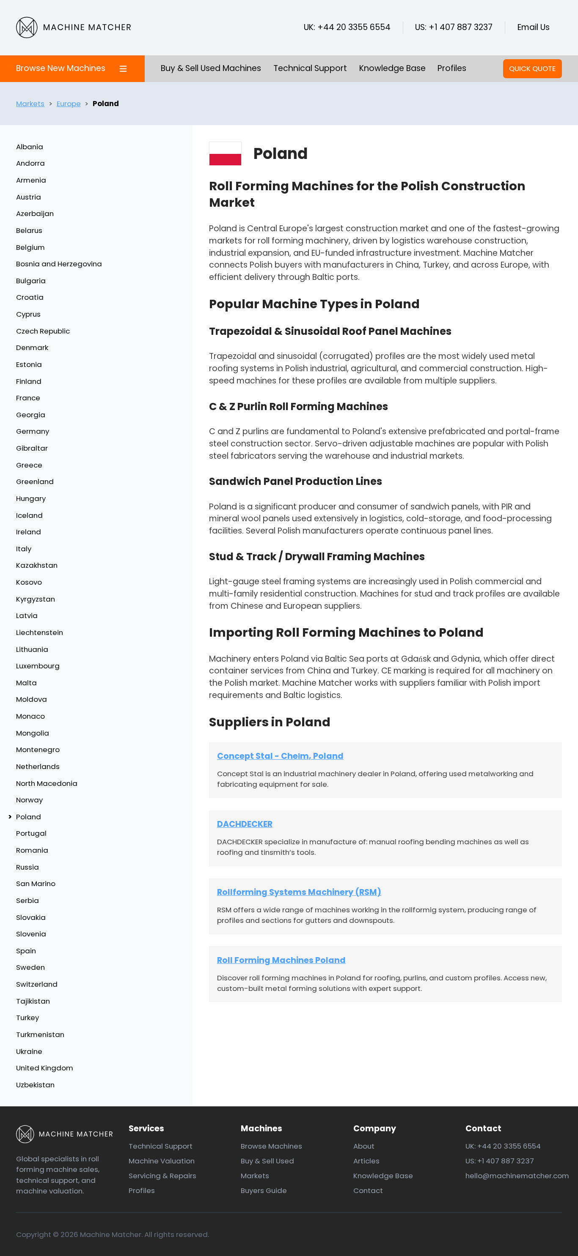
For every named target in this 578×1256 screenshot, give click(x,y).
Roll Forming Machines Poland (281, 960)
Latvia (27, 615)
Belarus (29, 230)
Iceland (29, 515)
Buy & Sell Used (267, 1161)
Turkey (27, 1017)
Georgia (30, 415)
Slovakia (31, 917)
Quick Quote (532, 68)
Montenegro (38, 749)
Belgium (30, 247)
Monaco (30, 716)
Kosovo (29, 582)
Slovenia (31, 934)
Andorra (30, 163)
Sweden (30, 967)
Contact (368, 1190)
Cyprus (28, 314)
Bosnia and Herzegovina (59, 264)
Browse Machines (271, 1146)
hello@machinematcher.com (517, 1176)
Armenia (31, 180)
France (28, 398)
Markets (30, 104)
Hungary (31, 498)
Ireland (28, 532)
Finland (28, 381)
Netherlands (38, 766)
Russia (27, 867)
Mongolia (32, 733)
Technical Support (310, 68)
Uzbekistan (35, 1085)
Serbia (27, 900)
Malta (26, 683)
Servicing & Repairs (162, 1176)
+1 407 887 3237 (461, 27)
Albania (29, 147)
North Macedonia (46, 783)
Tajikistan (33, 1001)
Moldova (31, 699)
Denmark (32, 347)
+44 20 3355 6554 (354, 27)
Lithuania (32, 649)
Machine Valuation (162, 1161)
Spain (26, 951)
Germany (32, 431)
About (363, 1146)
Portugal (31, 833)
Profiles (452, 68)
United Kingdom (44, 1068)
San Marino (35, 883)
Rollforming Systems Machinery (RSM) (299, 892)
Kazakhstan (37, 565)
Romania (32, 850)
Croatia (30, 297)
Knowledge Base (392, 68)
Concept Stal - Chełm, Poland (280, 756)
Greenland (35, 481)
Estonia (29, 364)
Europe (69, 104)
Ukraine (29, 1051)
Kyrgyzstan (35, 599)
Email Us (533, 27)
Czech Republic (43, 331)
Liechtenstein (39, 632)
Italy (23, 549)
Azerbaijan (35, 213)
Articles (366, 1161)
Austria (28, 197)
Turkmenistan (40, 1034)
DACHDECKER (244, 824)
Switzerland (37, 984)
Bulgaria (31, 281)
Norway (29, 800)
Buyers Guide (264, 1190)
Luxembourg (38, 666)
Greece (29, 465)
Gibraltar (32, 448)
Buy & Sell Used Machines (211, 68)
